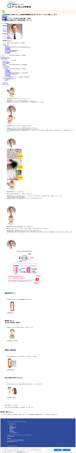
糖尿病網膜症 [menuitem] (7, 48)
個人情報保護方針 (12, 427)
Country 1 (6, 79)
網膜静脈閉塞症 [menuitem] (8, 49)
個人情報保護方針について (12, 441)
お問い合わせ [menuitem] (12, 2)
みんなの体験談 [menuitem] (6, 63)
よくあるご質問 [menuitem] (6, 66)
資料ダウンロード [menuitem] (6, 84)
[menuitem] (5, 15)
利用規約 (11, 426)
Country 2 (6, 80)
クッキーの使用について (14, 432)
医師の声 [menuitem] (4, 64)
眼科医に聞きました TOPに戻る (11, 405)
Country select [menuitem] (13, 78)
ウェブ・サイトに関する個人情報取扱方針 (15, 440)
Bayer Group (11, 430)
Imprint (10, 429)
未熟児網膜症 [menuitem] (7, 52)
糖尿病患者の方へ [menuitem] (6, 62)
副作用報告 (11, 428)
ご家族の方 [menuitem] (5, 65)
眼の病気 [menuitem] (6, 45)
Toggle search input (2, 55)
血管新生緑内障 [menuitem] (8, 51)
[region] (38, 450)
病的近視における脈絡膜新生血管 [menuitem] (11, 50)
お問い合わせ (12, 431)
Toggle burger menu (4, 57)
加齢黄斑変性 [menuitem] (7, 47)
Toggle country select (6, 78)
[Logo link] (19, 6)
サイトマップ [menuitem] (12, 1)
